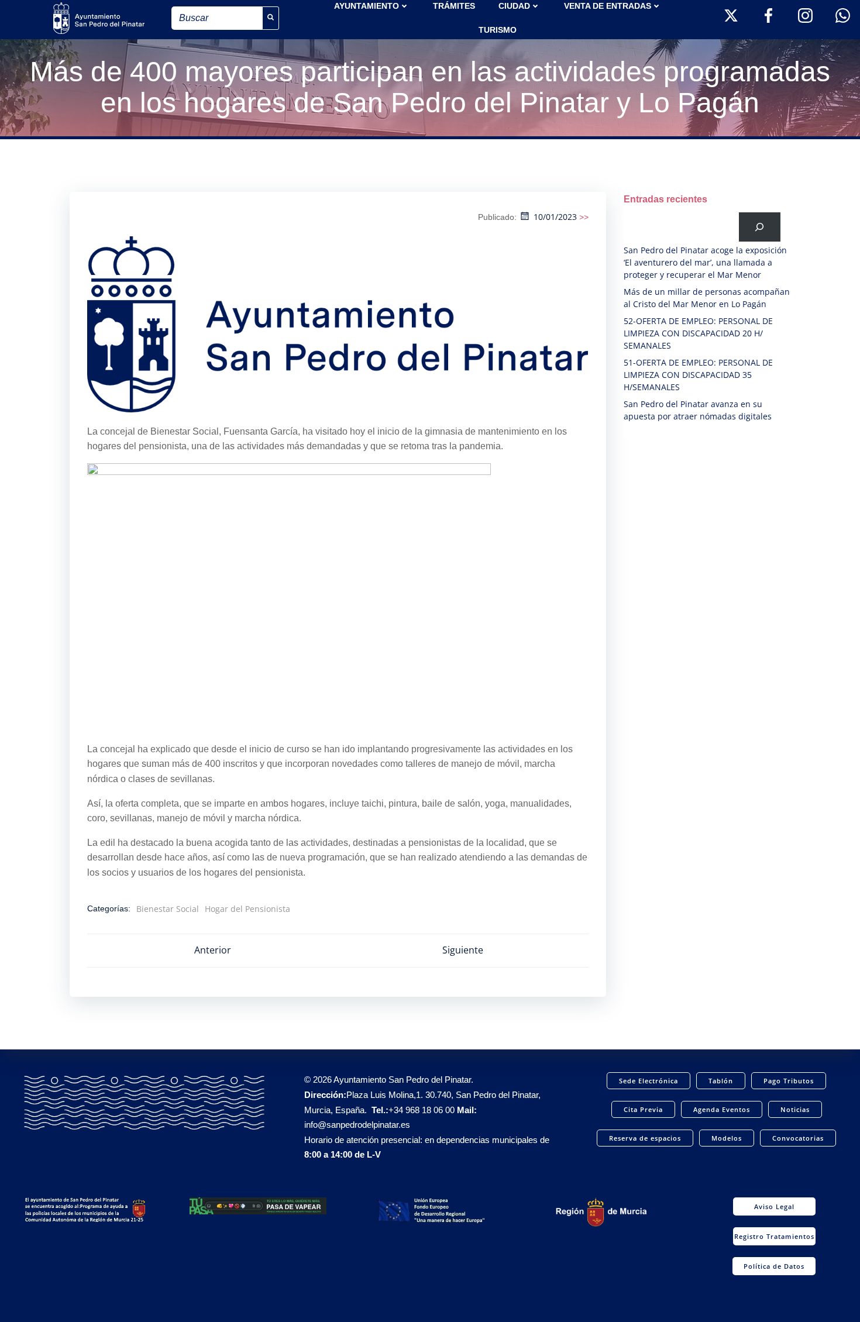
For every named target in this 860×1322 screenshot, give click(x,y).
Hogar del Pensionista (247, 908)
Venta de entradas (607, 6)
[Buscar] (759, 226)
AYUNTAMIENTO (366, 6)
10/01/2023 (555, 216)
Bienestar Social (167, 908)
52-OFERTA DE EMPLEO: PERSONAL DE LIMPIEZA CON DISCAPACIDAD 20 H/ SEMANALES (698, 333)
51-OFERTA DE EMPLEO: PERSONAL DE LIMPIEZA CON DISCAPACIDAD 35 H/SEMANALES (698, 375)
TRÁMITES (454, 6)
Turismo (498, 30)
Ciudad (514, 6)
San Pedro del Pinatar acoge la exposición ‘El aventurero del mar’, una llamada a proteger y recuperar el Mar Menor (705, 262)
